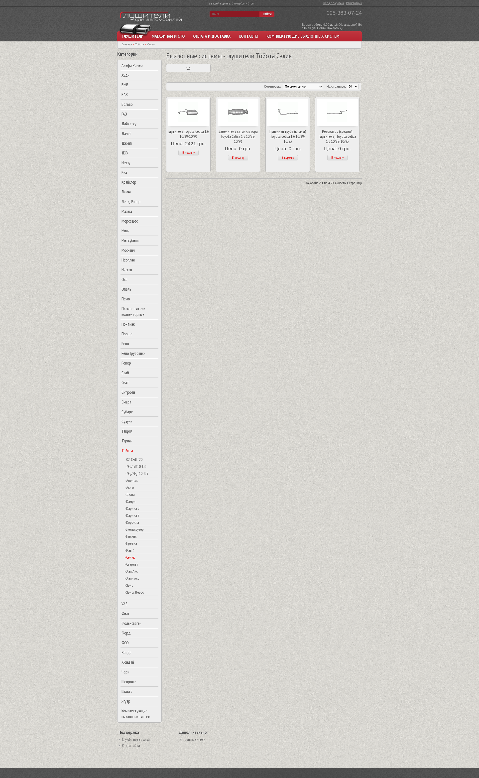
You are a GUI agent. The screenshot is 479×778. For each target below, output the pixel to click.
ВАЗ (124, 94)
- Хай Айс (131, 571)
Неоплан (128, 260)
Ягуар (125, 701)
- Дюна (129, 494)
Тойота (127, 450)
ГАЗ (124, 114)
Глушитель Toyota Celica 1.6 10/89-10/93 (188, 134)
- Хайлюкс (131, 578)
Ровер (126, 363)
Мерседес (129, 221)
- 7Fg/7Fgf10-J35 (136, 473)
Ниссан (126, 269)
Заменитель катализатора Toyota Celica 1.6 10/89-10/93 (238, 136)
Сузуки (126, 421)
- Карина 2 (131, 508)
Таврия (126, 431)
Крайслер (128, 182)
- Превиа (130, 543)
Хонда (126, 652)
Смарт (126, 402)
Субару (127, 411)
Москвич (128, 250)
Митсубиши (130, 240)
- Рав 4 (129, 550)
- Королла (131, 522)
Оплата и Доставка (212, 36)
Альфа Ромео (132, 65)
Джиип (126, 143)
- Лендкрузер (134, 529)
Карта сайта (131, 745)
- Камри (129, 501)
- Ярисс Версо (134, 592)
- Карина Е (131, 515)
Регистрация (354, 3)
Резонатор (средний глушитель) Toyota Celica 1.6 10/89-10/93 (337, 136)
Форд (126, 633)
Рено (125, 343)
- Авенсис (131, 480)
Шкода (126, 691)
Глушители (132, 36)
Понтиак (128, 324)
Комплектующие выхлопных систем (302, 36)
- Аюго (129, 487)
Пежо (125, 299)
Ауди (125, 75)
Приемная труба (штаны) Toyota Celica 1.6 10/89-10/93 (287, 136)
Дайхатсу (128, 124)
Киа (124, 172)
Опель (126, 289)
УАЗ (124, 604)
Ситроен (128, 392)
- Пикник (130, 536)
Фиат (125, 613)
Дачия (126, 133)
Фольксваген (131, 623)
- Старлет (131, 564)
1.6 (188, 68)
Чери (125, 672)
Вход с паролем (333, 3)
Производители (194, 739)
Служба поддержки (136, 739)
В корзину (188, 152)
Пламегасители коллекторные (133, 311)
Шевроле (128, 681)
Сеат (125, 382)
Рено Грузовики (133, 353)
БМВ (124, 85)
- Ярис (128, 585)
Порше (126, 334)
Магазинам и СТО (168, 36)
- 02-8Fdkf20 (133, 459)
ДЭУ (124, 153)
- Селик (129, 557)
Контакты (248, 36)
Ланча (126, 192)
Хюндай (127, 662)
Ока (124, 279)
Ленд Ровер (130, 201)
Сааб (125, 373)
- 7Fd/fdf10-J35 (135, 466)
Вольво (127, 104)
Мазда (126, 211)
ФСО (125, 643)
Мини (125, 231)
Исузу (125, 162)
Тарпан (126, 441)
